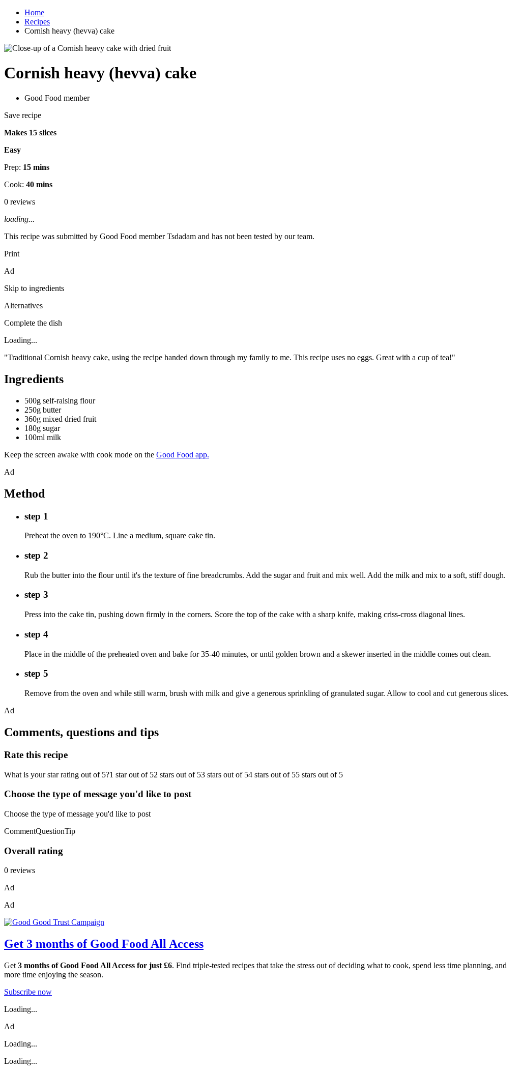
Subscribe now (28, 992)
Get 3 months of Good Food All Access (104, 943)
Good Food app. (182, 454)
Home (34, 12)
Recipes (37, 21)
